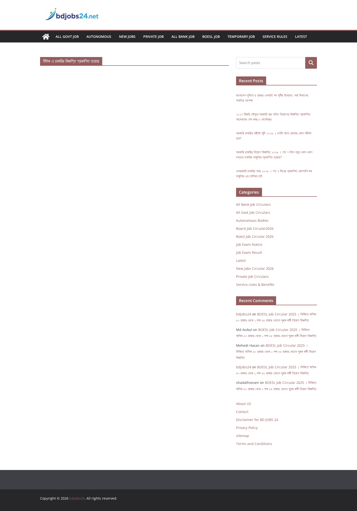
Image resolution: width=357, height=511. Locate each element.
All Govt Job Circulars (253, 212)
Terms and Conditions (254, 443)
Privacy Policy (247, 427)
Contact (242, 411)
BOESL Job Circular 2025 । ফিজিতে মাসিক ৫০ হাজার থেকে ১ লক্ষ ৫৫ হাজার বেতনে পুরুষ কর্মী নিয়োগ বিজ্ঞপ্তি (276, 351)
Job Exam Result (249, 252)
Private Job (153, 36)
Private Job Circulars (252, 276)
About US (243, 403)
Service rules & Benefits (255, 284)
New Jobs (127, 36)
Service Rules (275, 36)
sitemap (242, 435)
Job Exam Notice (249, 244)
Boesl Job (211, 36)
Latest (301, 36)
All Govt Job (67, 36)
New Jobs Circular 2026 (255, 268)
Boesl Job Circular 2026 (254, 236)
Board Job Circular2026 (254, 228)
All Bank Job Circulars (253, 204)
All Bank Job (183, 36)
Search (311, 63)
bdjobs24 (243, 314)
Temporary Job (241, 36)
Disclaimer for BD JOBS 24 (257, 419)
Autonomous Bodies (252, 220)
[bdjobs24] (46, 36)
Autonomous (98, 36)
